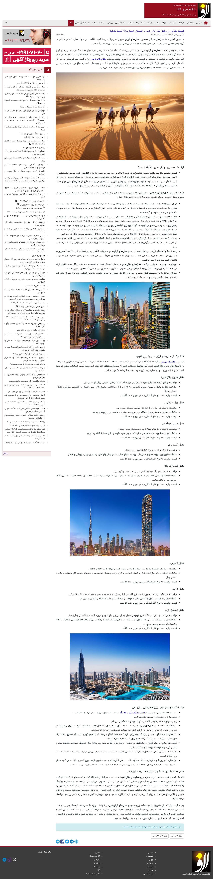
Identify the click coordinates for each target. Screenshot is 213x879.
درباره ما (97, 863)
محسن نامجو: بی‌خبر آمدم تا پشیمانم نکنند (28, 303)
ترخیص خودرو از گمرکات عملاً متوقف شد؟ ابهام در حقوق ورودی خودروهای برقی (24, 349)
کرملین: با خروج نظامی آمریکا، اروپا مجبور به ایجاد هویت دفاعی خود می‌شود (24, 268)
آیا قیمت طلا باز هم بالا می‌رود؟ (32, 107)
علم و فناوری (120, 22)
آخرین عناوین (37, 70)
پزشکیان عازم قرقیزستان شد (34, 147)
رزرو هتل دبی (176, 835)
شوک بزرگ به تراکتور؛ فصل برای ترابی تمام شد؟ (25, 212)
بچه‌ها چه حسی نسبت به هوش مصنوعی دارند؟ (26, 422)
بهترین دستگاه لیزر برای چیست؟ (32, 133)
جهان (164, 22)
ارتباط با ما (96, 859)
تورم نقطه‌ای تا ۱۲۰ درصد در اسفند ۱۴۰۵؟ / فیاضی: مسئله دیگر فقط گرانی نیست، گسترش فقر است (24, 431)
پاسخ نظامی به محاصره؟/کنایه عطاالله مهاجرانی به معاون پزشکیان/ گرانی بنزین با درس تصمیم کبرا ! (24, 312)
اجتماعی (172, 22)
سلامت (131, 22)
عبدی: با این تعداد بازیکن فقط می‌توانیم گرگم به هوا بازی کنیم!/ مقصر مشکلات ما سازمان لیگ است (24, 181)
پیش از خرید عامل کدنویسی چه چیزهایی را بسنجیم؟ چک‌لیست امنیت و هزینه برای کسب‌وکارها (24, 120)
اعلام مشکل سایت (93, 874)
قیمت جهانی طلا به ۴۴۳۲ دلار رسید (30, 83)
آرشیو (97, 852)
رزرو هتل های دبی (159, 835)
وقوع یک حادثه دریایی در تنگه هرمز (30, 330)
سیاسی (199, 22)
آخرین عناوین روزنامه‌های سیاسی (32, 208)
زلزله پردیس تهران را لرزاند (34, 137)
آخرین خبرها (95, 856)
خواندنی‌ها (140, 22)
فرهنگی (181, 22)
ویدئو (149, 22)
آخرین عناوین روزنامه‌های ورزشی (32, 204)
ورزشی (110, 22)
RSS (98, 870)
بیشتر (5, 453)
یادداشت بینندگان (82, 22)
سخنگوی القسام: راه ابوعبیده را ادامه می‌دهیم (27, 381)
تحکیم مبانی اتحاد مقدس (35, 286)
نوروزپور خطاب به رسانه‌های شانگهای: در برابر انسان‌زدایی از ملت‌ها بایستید (24, 359)
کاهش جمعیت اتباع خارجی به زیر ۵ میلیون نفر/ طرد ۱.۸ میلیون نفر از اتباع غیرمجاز (24, 397)
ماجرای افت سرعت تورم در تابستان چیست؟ (27, 364)
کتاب (94, 22)
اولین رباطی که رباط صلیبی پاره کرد (31, 306)
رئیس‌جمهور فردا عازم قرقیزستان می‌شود (28, 354)
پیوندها (97, 867)
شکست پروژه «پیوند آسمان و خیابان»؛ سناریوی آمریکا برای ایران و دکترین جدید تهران (24, 189)
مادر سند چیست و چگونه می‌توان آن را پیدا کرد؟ (25, 391)
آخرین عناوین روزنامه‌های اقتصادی (31, 201)
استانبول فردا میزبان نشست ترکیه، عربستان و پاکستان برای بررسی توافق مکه (24, 336)
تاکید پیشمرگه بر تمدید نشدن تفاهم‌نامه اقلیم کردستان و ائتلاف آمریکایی (24, 166)
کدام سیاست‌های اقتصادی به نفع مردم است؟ (27, 425)
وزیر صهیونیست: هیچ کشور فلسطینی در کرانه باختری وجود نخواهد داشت (24, 319)
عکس (157, 22)
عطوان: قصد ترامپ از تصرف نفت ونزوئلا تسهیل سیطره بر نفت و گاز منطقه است (24, 261)
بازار (70, 22)
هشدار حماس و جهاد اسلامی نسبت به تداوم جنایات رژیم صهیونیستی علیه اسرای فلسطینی (24, 298)
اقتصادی (190, 22)
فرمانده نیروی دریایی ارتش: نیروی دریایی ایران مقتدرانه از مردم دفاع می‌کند (24, 387)
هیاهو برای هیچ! (38, 255)
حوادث (102, 22)
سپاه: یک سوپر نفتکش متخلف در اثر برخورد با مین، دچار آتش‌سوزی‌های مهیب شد (24, 89)
